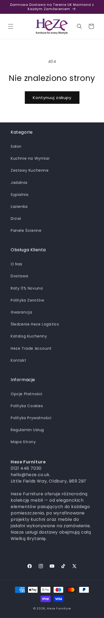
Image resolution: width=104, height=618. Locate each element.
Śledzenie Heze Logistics (35, 324)
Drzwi (16, 218)
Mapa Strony (23, 441)
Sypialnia (19, 194)
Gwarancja (21, 312)
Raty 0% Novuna (27, 288)
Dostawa (19, 276)
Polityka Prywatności (31, 418)
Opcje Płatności (26, 394)
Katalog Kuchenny (29, 336)
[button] (11, 26)
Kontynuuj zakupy (52, 97)
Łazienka (19, 206)
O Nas (16, 264)
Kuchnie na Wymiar (30, 158)
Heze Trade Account (31, 348)
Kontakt (18, 360)
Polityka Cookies (27, 406)
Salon (16, 146)
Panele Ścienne (26, 230)
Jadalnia (19, 182)
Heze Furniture (59, 608)
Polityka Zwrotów (27, 300)
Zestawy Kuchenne (30, 170)
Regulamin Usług (27, 429)
